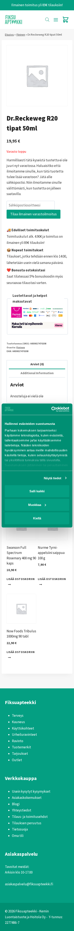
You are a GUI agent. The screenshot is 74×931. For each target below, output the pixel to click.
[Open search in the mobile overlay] (47, 20)
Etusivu (9, 34)
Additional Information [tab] (37, 373)
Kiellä (37, 518)
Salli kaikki (37, 491)
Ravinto (17, 741)
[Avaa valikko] (55, 19)
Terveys (17, 715)
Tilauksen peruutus (26, 823)
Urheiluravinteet (24, 734)
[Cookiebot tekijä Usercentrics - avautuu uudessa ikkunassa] (52, 409)
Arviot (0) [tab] (37, 364)
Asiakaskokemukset (27, 797)
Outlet (17, 760)
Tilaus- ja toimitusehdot (30, 816)
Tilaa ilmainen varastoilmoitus (33, 214)
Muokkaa (34, 504)
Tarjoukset (20, 753)
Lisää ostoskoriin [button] (21, 579)
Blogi (16, 804)
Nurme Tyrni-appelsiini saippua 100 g (51, 552)
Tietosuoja (20, 829)
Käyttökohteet (23, 728)
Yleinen (20, 34)
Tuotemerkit (21, 747)
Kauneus (18, 722)
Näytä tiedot (52, 478)
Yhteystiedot (21, 810)
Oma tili (17, 835)
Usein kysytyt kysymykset (31, 791)
